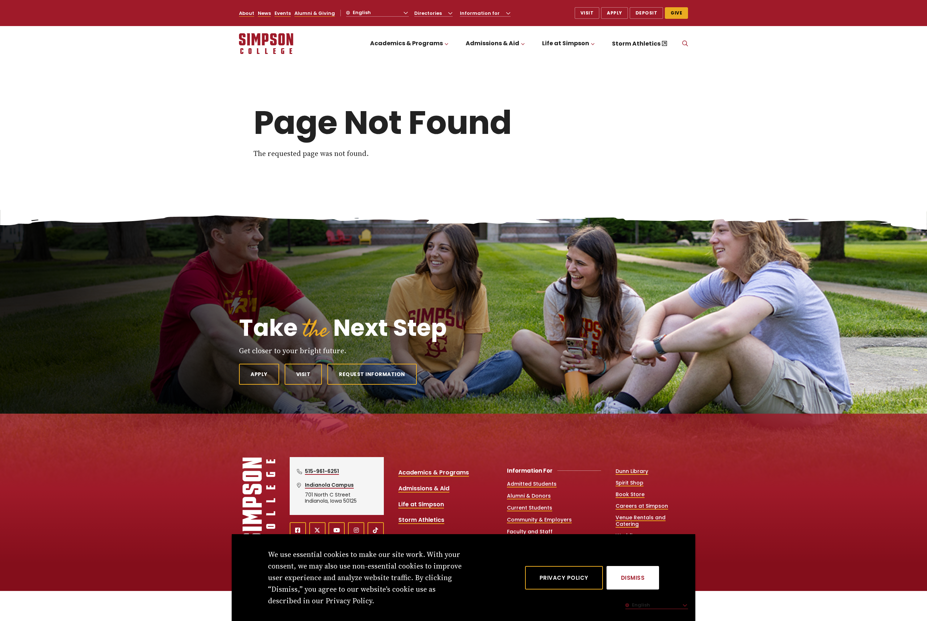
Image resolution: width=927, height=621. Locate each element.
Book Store (630, 494)
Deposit (647, 13)
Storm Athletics (636, 43)
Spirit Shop (629, 482)
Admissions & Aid (492, 43)
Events (282, 13)
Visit (587, 13)
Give (676, 13)
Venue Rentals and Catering (641, 521)
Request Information (372, 374)
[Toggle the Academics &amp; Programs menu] (446, 43)
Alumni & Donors (529, 495)
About (246, 13)
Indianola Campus (329, 485)
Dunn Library (632, 471)
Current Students (529, 507)
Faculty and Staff (530, 531)
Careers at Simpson (642, 506)
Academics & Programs (406, 43)
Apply (614, 13)
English (361, 12)
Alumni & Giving (314, 13)
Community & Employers (539, 519)
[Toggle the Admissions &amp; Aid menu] (523, 43)
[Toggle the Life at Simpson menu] (592, 43)
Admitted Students (532, 483)
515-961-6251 (322, 471)
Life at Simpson (565, 43)
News (264, 13)
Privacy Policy (564, 578)
